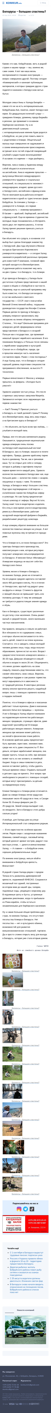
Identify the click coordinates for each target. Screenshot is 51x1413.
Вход (44, 3)
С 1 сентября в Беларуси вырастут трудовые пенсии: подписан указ (26, 1254)
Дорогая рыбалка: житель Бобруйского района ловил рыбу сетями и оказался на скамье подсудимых (25, 1271)
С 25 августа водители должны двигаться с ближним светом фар (26, 1279)
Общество (22, 15)
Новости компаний (25, 1310)
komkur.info (6, 1398)
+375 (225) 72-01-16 (10, 1385)
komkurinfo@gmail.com (30, 1385)
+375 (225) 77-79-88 (10, 1387)
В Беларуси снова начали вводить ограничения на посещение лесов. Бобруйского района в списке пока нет (27, 1288)
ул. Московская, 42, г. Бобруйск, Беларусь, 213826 (23, 1376)
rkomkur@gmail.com (10, 1389)
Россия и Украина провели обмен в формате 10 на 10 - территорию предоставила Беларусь (26, 1261)
